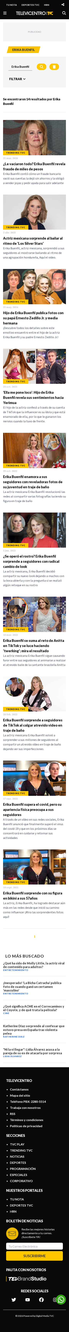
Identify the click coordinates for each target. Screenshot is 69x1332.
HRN (46, 4)
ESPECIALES (18, 1175)
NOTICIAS (17, 1156)
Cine (6, 1013)
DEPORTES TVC (30, 4)
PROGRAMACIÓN (23, 1168)
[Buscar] (64, 13)
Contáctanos (19, 1089)
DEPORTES (18, 1162)
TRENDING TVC (21, 1150)
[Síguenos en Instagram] (55, 1298)
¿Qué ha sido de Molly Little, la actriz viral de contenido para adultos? (34, 965)
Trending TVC (15, 152)
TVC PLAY (17, 1144)
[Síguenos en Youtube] (27, 1298)
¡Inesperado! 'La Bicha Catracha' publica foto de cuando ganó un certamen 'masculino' (32, 986)
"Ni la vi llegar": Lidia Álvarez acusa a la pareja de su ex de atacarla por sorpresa (32, 1051)
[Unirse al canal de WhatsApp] (61, 1300)
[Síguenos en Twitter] (13, 1298)
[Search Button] (41, 67)
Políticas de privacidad (26, 1126)
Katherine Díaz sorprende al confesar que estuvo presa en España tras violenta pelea (34, 1029)
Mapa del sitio (20, 1095)
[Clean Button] (54, 67)
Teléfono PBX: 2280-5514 (28, 1101)
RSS (12, 1113)
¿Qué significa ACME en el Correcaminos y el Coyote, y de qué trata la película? (33, 1008)
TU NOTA (11, 4)
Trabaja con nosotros (25, 1107)
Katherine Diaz (14, 1036)
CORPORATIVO (21, 1181)
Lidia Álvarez (12, 1056)
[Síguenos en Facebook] (41, 1298)
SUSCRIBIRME (34, 1256)
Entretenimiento (15, 970)
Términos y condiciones (26, 1120)
